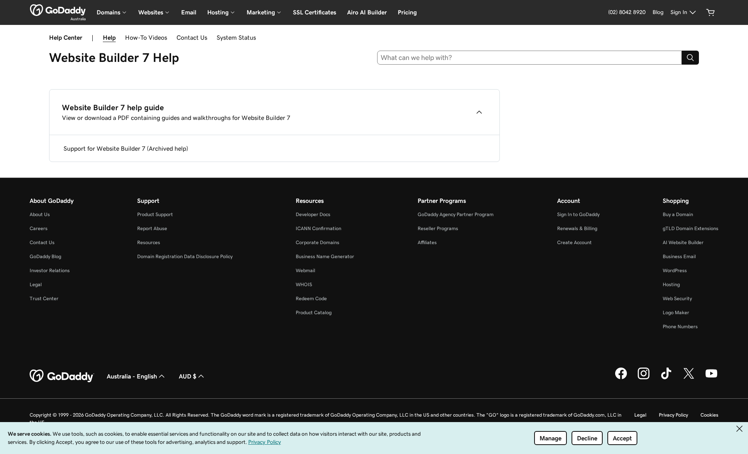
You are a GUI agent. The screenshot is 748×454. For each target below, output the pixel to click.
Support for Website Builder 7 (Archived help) (126, 148)
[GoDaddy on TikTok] (666, 378)
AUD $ (187, 376)
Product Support (155, 214)
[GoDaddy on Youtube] (711, 378)
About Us (40, 214)
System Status (236, 37)
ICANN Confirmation (318, 228)
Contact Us (191, 37)
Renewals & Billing (577, 228)
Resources (148, 242)
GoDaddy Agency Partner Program (456, 214)
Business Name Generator (325, 256)
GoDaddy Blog (45, 256)
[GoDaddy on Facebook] (621, 378)
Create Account (574, 242)
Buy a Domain (678, 214)
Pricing (407, 12)
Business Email (679, 256)
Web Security (677, 298)
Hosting (671, 284)
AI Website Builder (683, 242)
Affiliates (427, 242)
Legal (36, 284)
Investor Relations (50, 270)
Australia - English (132, 376)
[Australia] (58, 10)
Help (109, 37)
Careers (39, 228)
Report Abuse (152, 228)
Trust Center (44, 298)
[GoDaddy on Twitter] (689, 378)
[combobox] (530, 57)
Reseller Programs (438, 228)
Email (188, 12)
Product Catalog (314, 312)
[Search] (690, 58)
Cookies (709, 414)
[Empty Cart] (710, 12)
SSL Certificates (314, 12)
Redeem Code (311, 298)
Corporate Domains (317, 242)
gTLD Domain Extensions (690, 228)
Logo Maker (676, 312)
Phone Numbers (680, 326)
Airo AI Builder (367, 12)
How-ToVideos (146, 37)
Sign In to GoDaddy (578, 214)
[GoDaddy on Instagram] (644, 378)
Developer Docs (313, 214)
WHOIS (304, 284)
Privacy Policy (673, 414)
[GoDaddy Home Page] (62, 376)
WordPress (675, 270)
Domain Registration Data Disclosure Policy (185, 256)
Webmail (305, 270)
